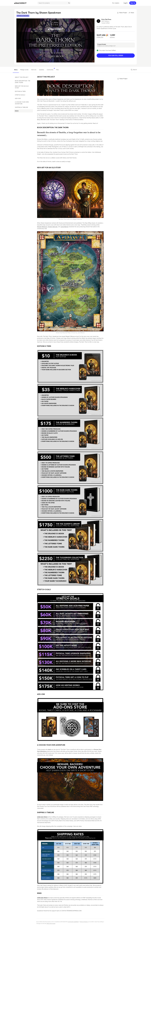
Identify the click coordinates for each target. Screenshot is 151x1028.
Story (15, 69)
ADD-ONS (18, 98)
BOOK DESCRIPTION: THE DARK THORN (22, 81)
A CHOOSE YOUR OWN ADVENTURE (22, 102)
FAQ (57, 69)
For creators (115, 3)
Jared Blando (64, 226)
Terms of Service (84, 921)
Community (50, 69)
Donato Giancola (52, 226)
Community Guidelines (73, 921)
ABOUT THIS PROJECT (21, 77)
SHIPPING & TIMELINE (21, 107)
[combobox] (54, 3)
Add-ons (33, 69)
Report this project (51, 923)
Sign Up (132, 3)
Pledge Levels (24, 69)
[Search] (69, 3)
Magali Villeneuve (42, 226)
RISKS (17, 111)
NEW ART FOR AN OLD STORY (22, 87)
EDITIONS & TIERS (20, 91)
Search (134, 69)
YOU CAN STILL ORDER (115, 55)
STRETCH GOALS (20, 95)
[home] (20, 3)
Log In (125, 3)
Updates (41, 69)
